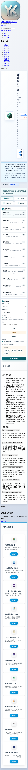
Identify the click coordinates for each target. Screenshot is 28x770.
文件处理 (20, 153)
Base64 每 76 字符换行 (9, 344)
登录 (2, 25)
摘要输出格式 (5, 310)
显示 (14, 328)
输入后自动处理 (7, 341)
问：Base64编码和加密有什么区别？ (11, 430)
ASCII (11, 317)
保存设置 (14, 336)
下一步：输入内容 (14, 358)
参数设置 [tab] (7, 198)
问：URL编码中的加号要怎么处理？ (11, 479)
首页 (19, 153)
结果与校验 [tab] (7, 203)
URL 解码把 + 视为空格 (19, 341)
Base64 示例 (6, 350)
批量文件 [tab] (21, 203)
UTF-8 (5, 317)
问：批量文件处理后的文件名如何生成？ (12, 492)
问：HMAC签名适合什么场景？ (10, 455)
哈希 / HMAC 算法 (6, 304)
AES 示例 (6, 353)
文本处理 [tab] (21, 198)
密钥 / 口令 (4, 322)
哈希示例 (20, 350)
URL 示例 (14, 350)
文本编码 (4, 316)
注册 (4, 25)
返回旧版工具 (14, 184)
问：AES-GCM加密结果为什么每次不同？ (12, 467)
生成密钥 (14, 332)
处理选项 (4, 340)
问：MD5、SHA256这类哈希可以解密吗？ (12, 442)
